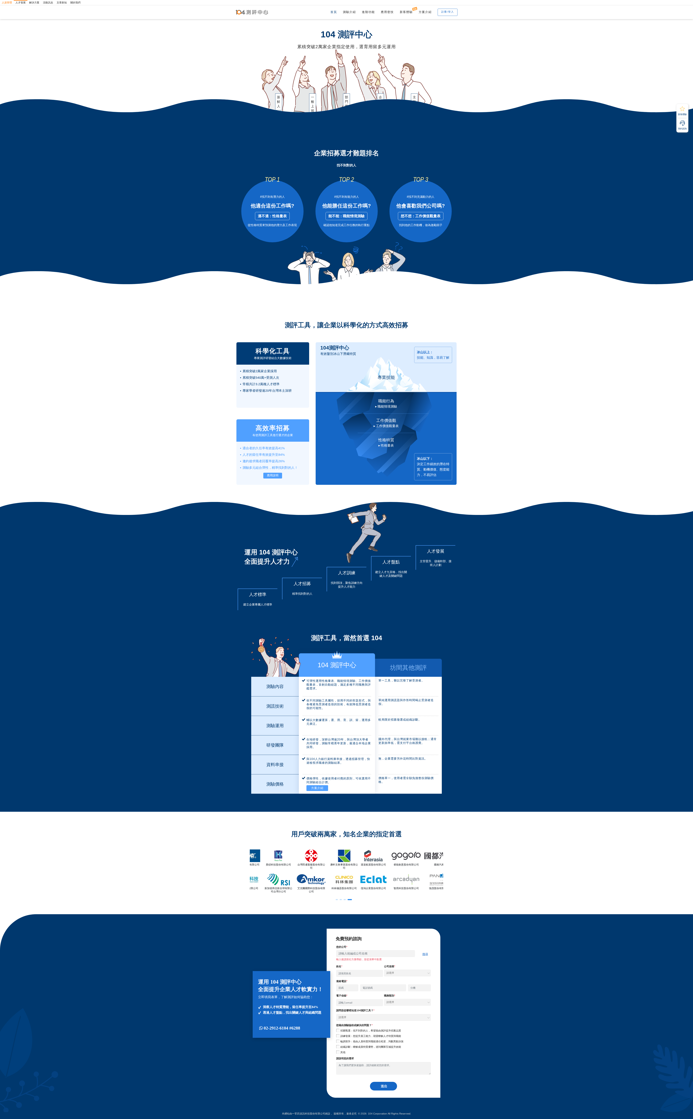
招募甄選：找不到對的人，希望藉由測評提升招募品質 (370, 1030)
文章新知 (62, 2)
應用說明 (272, 475)
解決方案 (34, 2)
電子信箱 (341, 995)
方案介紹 (425, 12)
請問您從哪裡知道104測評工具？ (354, 1010)
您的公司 (341, 946)
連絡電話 (341, 981)
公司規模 (389, 966)
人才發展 (21, 2)
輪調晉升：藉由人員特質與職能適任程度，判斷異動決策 (372, 1041)
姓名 (338, 966)
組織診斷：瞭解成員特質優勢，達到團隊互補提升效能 (370, 1046)
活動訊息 (48, 2)
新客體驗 (406, 12)
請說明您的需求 (345, 1058)
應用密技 (387, 12)
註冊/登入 (447, 11)
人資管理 (7, 2)
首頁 (333, 12)
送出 (384, 1086)
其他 (342, 1052)
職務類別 (389, 995)
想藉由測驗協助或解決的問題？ (354, 1025)
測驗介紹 (349, 12)
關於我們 (75, 2)
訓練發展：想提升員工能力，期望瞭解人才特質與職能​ (370, 1036)
